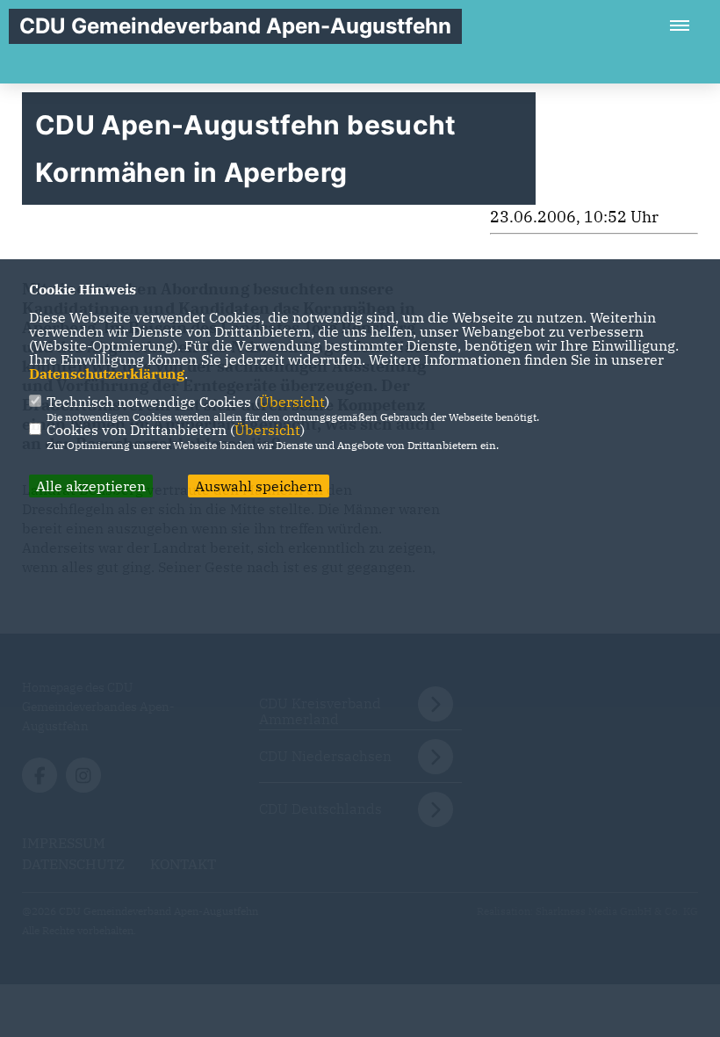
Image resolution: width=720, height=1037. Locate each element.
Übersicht (292, 401)
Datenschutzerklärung (106, 373)
